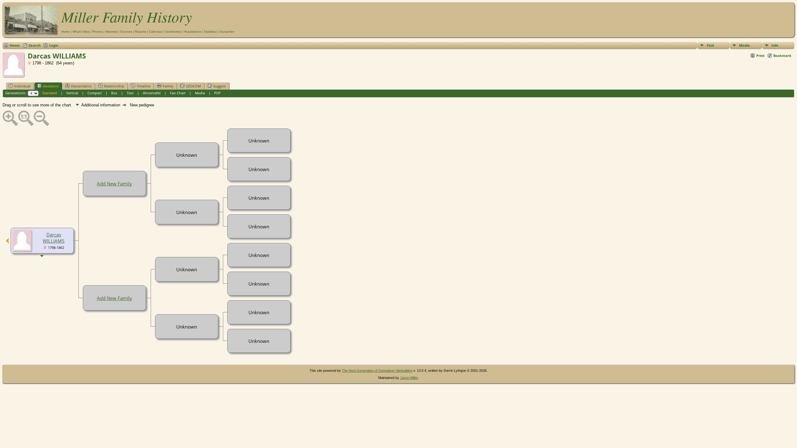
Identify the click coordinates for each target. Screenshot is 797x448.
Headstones (192, 31)
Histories (111, 31)
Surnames (226, 31)
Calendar (155, 31)
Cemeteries (173, 31)
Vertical (72, 93)
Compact (94, 93)
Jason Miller (409, 378)
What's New (81, 31)
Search (34, 45)
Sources (126, 31)
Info (774, 45)
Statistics (210, 31)
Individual (22, 86)
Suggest (219, 86)
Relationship (114, 86)
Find (710, 45)
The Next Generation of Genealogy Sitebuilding (377, 370)
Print (760, 55)
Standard (49, 93)
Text (130, 93)
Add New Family (114, 183)
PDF (217, 93)
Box (114, 93)
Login (53, 45)
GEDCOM (193, 86)
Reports (140, 31)
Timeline (143, 86)
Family (168, 86)
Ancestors (51, 86)
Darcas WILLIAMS (53, 237)
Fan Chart (178, 93)
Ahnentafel (152, 93)
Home (65, 31)
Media (744, 45)
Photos (97, 31)
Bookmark (782, 55)
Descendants (81, 86)
